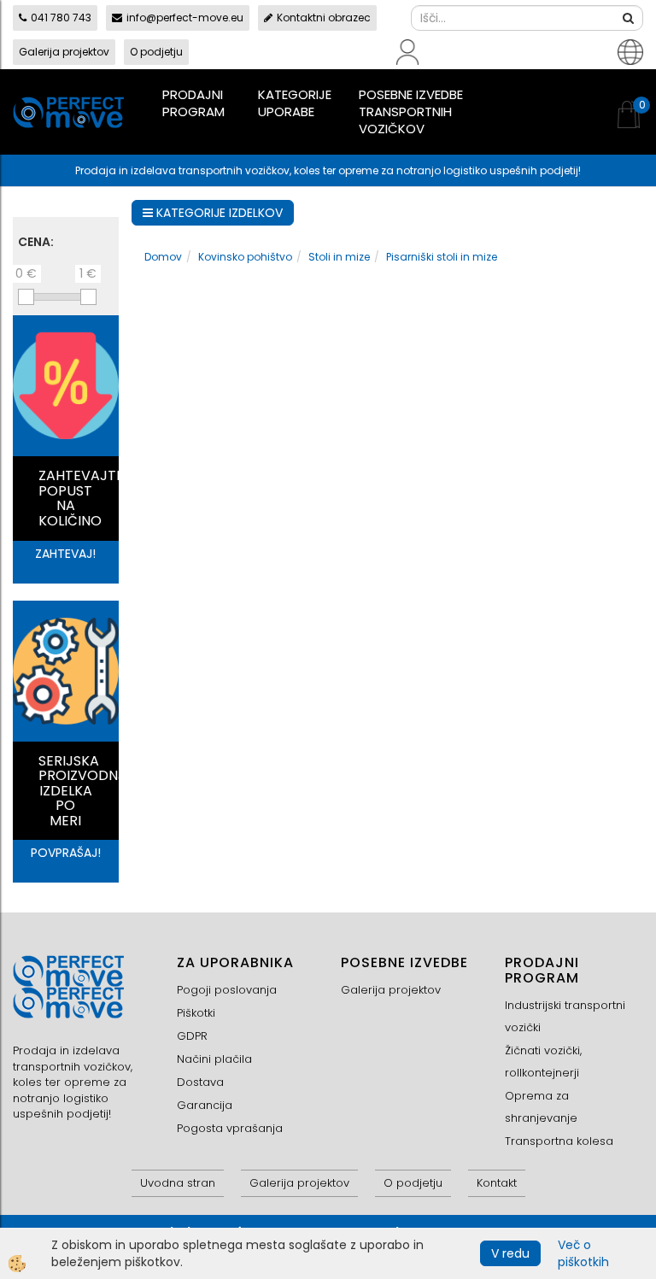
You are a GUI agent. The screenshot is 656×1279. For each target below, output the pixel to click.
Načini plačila (214, 1059)
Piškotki (196, 1013)
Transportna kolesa (559, 1141)
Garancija (204, 1105)
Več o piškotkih (583, 1253)
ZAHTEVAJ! (65, 553)
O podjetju (156, 51)
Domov (163, 256)
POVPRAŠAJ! (66, 852)
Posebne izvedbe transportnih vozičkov (411, 111)
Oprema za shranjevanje (541, 1107)
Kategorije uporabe (294, 102)
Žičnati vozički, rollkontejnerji (543, 1061)
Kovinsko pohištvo (245, 256)
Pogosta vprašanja (230, 1128)
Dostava (200, 1082)
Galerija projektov (64, 51)
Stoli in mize (339, 256)
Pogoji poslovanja (227, 990)
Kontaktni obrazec (324, 17)
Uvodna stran (177, 1183)
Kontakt (497, 1183)
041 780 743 (61, 17)
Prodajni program (193, 102)
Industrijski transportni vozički (565, 1016)
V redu (510, 1253)
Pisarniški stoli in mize (441, 256)
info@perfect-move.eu (184, 17)
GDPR (192, 1036)
